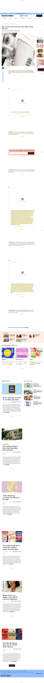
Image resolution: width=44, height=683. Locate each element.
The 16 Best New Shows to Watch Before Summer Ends (24, 335)
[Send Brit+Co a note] (12, 15)
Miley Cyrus (11, 132)
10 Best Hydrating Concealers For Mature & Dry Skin (11, 497)
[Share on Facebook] (3, 73)
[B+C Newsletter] (22, 353)
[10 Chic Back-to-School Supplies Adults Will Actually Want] (19, 340)
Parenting (34, 389)
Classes (31, 359)
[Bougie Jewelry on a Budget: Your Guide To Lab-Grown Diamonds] (12, 586)
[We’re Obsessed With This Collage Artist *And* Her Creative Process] (28, 398)
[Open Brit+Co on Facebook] (1, 675)
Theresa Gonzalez (6, 452)
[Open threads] (9, 15)
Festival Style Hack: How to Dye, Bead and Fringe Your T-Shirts (37, 403)
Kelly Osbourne (18, 294)
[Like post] (3, 82)
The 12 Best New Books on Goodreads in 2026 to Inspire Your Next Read (11, 547)
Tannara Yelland (8, 67)
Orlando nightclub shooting (23, 310)
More (39, 18)
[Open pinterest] (4, 15)
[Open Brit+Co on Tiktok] (8, 675)
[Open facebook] (2, 15)
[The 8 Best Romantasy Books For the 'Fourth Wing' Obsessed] (12, 634)
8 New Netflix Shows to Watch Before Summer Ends (37, 335)
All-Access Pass (32, 362)
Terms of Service (15, 672)
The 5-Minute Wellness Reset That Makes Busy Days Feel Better (10, 448)
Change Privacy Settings (30, 672)
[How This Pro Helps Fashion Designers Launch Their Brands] (40, 46)
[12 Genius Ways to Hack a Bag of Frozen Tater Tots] (6, 336)
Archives (24, 672)
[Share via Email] (3, 78)
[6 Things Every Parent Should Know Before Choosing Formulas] (40, 41)
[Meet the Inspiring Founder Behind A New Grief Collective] (40, 50)
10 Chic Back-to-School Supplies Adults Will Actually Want (24, 339)
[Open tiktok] (11, 15)
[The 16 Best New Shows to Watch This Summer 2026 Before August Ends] (19, 336)
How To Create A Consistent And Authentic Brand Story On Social (37, 385)
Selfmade (4, 359)
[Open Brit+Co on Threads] (7, 675)
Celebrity (15, 18)
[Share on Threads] (3, 80)
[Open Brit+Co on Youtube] (6, 675)
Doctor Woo (18, 113)
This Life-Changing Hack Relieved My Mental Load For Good (37, 391)
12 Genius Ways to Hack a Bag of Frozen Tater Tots (12, 335)
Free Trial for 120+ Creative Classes (21, 13)
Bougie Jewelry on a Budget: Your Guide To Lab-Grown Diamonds (10, 597)
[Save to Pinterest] (3, 75)
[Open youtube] (7, 15)
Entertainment (22, 18)
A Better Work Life (36, 383)
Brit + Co (5, 601)
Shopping (4, 18)
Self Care (10, 18)
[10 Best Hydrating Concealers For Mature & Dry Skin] (12, 487)
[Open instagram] (6, 15)
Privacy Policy (20, 672)
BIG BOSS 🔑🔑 (19, 226)
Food (35, 18)
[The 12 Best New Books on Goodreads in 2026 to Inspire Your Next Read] (12, 536)
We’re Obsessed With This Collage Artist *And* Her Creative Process (37, 397)
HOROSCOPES (29, 18)
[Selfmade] (8, 353)
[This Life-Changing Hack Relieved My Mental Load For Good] (28, 392)
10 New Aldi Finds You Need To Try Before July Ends (12, 399)
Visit (11, 364)
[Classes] (36, 353)
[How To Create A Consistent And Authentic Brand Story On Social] (28, 385)
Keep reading (7, 412)
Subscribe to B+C (19, 359)
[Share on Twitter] (3, 76)
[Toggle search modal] (35, 15)
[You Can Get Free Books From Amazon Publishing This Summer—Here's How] (40, 55)
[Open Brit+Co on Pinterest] (3, 675)
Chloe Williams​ (6, 551)
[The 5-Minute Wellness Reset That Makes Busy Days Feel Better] (12, 434)
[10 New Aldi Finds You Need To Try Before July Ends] (12, 389)
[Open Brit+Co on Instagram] (4, 675)
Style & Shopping (35, 401)
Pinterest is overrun (15, 71)
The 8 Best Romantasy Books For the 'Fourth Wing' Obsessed (10, 645)
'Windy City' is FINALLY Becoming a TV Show (12, 339)
